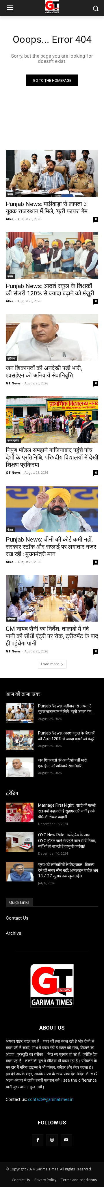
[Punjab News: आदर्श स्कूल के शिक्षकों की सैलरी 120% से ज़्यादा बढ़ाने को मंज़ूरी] (52, 255)
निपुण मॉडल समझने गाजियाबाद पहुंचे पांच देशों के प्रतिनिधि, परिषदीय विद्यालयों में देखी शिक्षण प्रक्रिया (52, 457)
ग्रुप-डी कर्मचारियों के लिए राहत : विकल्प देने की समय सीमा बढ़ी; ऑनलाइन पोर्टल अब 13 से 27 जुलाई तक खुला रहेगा (68, 870)
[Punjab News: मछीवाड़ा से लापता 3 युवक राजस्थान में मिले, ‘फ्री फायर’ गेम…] (52, 173)
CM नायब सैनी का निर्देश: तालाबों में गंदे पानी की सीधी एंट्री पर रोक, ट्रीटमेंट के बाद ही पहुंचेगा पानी (52, 636)
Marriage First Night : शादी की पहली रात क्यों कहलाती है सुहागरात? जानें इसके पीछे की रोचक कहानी (67, 811)
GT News (13, 383)
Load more (50, 663)
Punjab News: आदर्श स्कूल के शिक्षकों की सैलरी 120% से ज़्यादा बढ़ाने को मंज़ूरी (50, 290)
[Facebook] (37, 1140)
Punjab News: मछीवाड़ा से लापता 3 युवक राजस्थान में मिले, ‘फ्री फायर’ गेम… (49, 208)
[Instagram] (51, 1140)
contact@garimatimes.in (50, 1099)
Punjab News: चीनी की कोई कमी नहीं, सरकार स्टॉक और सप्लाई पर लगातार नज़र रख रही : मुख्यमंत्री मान (51, 547)
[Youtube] (66, 1140)
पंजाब (10, 194)
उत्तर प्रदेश (13, 440)
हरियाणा (11, 358)
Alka (10, 219)
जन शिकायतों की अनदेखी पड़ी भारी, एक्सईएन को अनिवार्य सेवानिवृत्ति (44, 372)
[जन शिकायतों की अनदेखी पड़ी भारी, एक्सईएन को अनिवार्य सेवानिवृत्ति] (52, 337)
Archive (13, 933)
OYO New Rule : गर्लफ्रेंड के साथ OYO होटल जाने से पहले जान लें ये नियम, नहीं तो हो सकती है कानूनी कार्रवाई (67, 841)
